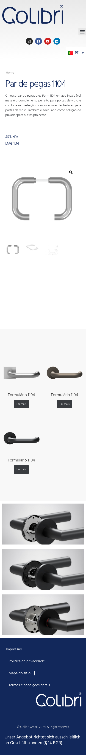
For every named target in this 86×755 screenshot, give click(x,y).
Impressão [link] (14, 649)
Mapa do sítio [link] (20, 673)
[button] (82, 31)
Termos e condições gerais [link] (29, 685)
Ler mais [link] (21, 404)
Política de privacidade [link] (27, 661)
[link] (43, 14)
